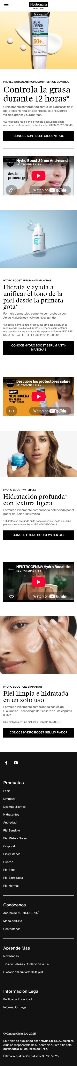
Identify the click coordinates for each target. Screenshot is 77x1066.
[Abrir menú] (12, 6)
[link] (6, 763)
